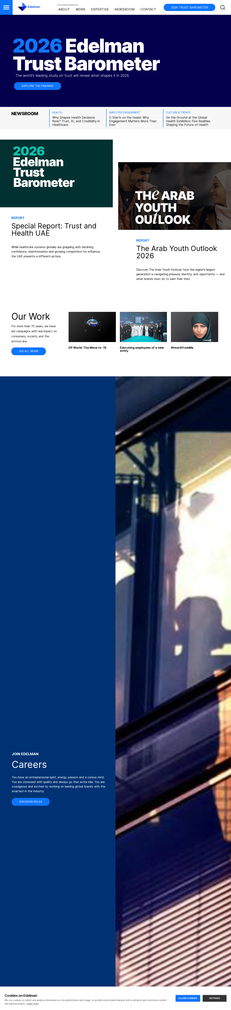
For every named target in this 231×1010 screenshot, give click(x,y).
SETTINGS (214, 998)
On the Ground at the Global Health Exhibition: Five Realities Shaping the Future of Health (188, 121)
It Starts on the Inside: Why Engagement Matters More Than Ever (132, 121)
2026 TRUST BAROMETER (189, 7)
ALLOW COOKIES (187, 998)
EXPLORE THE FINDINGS (37, 86)
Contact (148, 9)
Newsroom (125, 9)
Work (80, 9)
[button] (6, 7)
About (64, 9)
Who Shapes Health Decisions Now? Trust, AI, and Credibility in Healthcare (76, 121)
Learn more (32, 1003)
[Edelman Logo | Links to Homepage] (23, 8)
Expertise (100, 9)
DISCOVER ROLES (30, 801)
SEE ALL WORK (28, 351)
